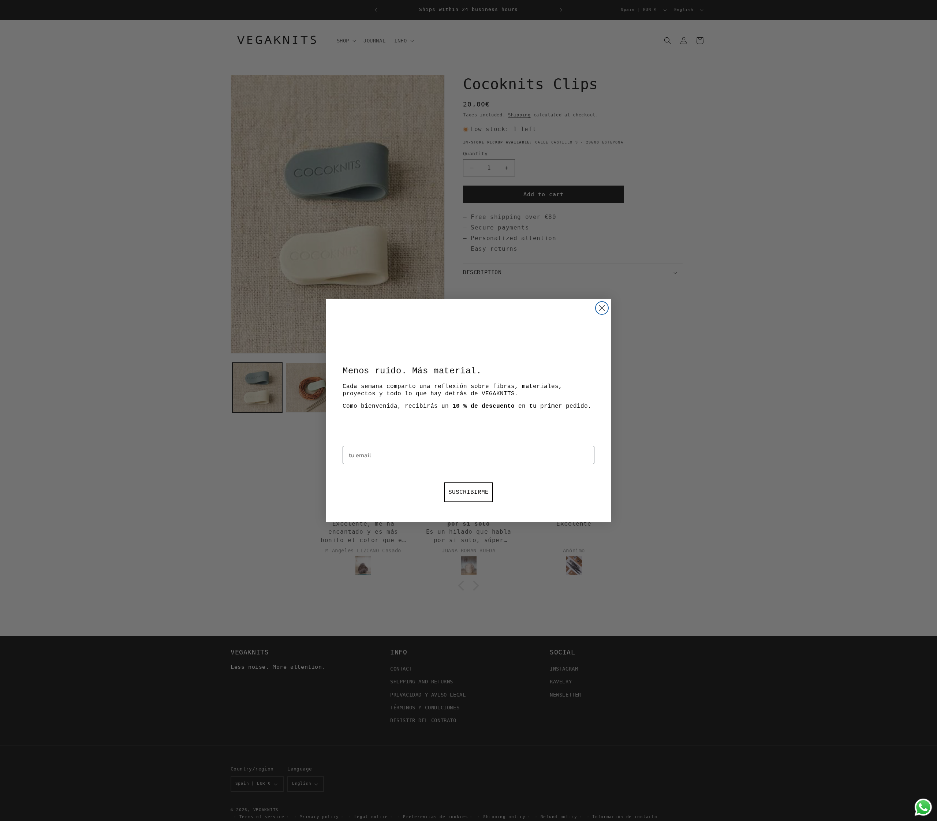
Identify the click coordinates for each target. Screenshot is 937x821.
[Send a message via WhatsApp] (923, 807)
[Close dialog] (602, 308)
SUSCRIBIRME (468, 492)
